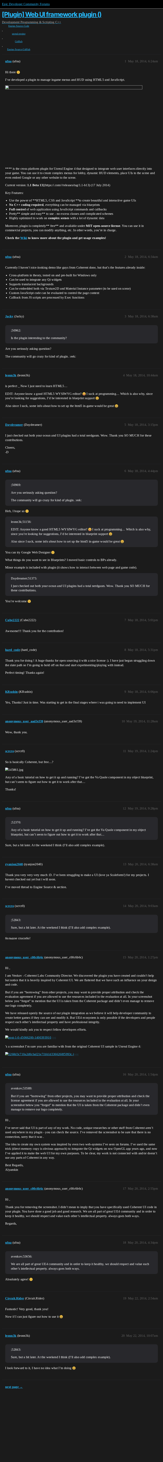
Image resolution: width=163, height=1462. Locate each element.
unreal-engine (18, 33)
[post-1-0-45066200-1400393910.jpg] (30, 1037)
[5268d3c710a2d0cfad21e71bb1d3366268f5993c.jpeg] (42, 1054)
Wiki (23, 238)
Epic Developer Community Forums (26, 4)
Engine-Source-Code (18, 26)
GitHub (18, 41)
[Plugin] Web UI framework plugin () (52, 14)
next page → (14, 1387)
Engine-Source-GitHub (18, 49)
